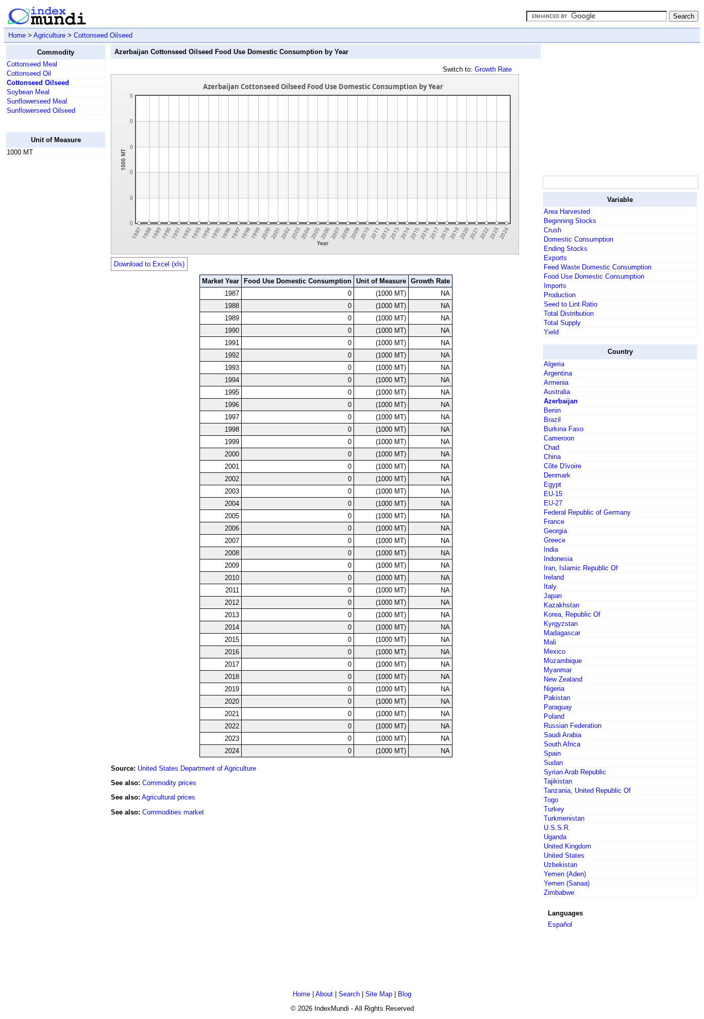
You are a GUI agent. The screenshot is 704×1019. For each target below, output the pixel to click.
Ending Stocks (566, 248)
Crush (552, 230)
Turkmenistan (564, 818)
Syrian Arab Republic (575, 772)
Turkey (554, 809)
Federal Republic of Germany (587, 512)
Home (17, 35)
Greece (554, 540)
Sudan (553, 763)
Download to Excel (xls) (149, 264)
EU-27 (553, 503)
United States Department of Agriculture (197, 768)
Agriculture (49, 35)
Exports (555, 258)
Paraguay (558, 707)
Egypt (552, 484)
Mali (550, 642)
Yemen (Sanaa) (567, 883)
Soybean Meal (28, 92)
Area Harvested (567, 211)
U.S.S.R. (557, 827)
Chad (551, 447)
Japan (553, 596)
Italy (550, 586)
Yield (551, 332)
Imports (555, 286)
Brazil (552, 419)
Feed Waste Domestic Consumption (597, 267)
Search (349, 994)
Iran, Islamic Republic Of (581, 568)
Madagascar (562, 633)
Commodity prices (169, 783)
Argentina (558, 373)
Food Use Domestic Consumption (594, 276)
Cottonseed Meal (32, 64)
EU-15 (553, 494)
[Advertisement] (47, 319)
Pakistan (557, 698)
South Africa (562, 744)
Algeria (554, 364)
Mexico (554, 651)
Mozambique (563, 661)
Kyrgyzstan (561, 623)
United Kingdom (567, 846)
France (554, 521)
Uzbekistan (560, 865)
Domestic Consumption (578, 239)
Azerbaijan (561, 401)
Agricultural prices (168, 797)
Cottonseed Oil (29, 73)
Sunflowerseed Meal (37, 101)
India (551, 549)
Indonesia (558, 559)
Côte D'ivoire (562, 466)
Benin (552, 410)
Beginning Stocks (570, 221)
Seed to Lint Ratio (570, 304)
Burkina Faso (563, 429)
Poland (554, 716)
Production (560, 295)
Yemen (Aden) (565, 874)
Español (560, 924)
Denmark (557, 475)
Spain (552, 753)
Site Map (378, 994)
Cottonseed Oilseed (103, 35)
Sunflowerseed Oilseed (41, 110)
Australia (557, 392)
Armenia (556, 382)
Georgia (555, 531)
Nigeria (554, 688)
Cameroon (559, 438)
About (324, 994)
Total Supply (562, 323)
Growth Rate (493, 69)
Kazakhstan (561, 605)
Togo (551, 800)
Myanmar (558, 670)
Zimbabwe (559, 892)
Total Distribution (569, 313)
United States (564, 855)
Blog (404, 994)
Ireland (554, 577)
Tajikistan (558, 781)
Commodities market (173, 812)
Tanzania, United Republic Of (587, 790)
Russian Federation (572, 725)
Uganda (555, 837)
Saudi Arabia (562, 735)
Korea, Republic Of (572, 614)
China (552, 457)
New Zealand (563, 679)
